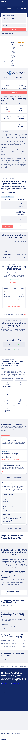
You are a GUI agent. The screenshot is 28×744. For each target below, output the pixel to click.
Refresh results (13, 282)
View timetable (7, 127)
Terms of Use (10, 733)
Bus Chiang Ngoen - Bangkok (8, 606)
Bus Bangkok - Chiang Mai (7, 640)
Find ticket (7, 111)
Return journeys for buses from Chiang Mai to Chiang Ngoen (13, 623)
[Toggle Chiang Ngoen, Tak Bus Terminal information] (25, 592)
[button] (8, 21)
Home (2, 665)
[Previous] (5, 340)
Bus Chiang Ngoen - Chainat (8, 646)
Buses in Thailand (14, 665)
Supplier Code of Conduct (7, 736)
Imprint (3, 733)
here (25, 314)
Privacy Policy (18, 733)
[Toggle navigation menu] (26, 2)
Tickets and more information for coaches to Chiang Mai (13, 627)
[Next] (24, 73)
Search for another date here (14, 306)
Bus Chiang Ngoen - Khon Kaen (8, 643)
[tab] (7, 77)
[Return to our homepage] (3, 2)
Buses (7, 665)
